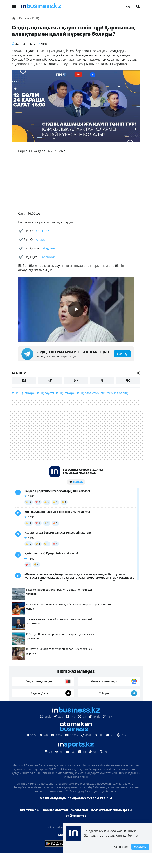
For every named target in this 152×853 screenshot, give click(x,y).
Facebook (47, 257)
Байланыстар (55, 810)
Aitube (41, 239)
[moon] (128, 6)
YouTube (42, 231)
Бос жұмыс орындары (111, 810)
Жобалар (79, 810)
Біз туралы (30, 810)
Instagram (47, 248)
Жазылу (140, 847)
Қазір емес (121, 847)
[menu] (14, 6)
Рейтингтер (76, 816)
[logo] (71, 6)
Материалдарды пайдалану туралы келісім (76, 798)
